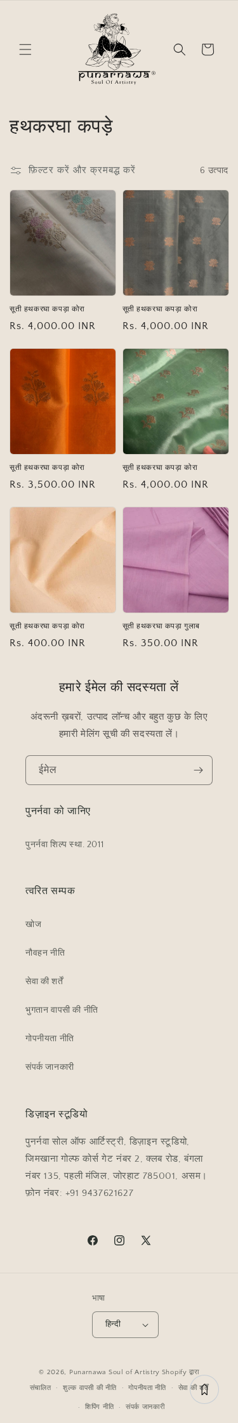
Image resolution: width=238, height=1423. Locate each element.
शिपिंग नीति (99, 1407)
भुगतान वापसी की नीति (61, 1010)
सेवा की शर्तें (44, 982)
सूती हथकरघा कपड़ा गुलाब (161, 626)
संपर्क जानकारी (49, 1067)
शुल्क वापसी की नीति (89, 1388)
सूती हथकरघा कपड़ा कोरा (47, 309)
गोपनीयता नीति (49, 1039)
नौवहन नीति (45, 953)
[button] (25, 49)
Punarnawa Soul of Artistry (114, 1372)
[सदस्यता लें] (198, 770)
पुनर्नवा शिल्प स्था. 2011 (64, 845)
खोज (33, 924)
